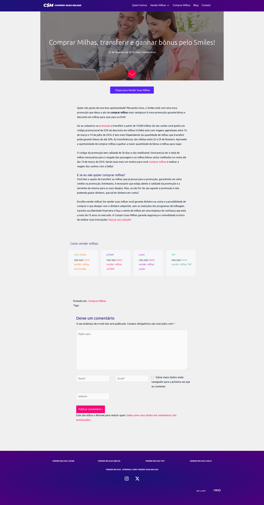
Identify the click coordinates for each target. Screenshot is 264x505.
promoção (105, 125)
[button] (126, 478)
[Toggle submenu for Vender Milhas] (168, 5)
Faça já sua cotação (119, 219)
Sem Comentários (146, 52)
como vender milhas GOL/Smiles (82, 264)
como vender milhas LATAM (114, 264)
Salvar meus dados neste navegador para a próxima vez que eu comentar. (171, 382)
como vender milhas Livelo (147, 264)
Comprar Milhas (97, 301)
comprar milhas (157, 161)
